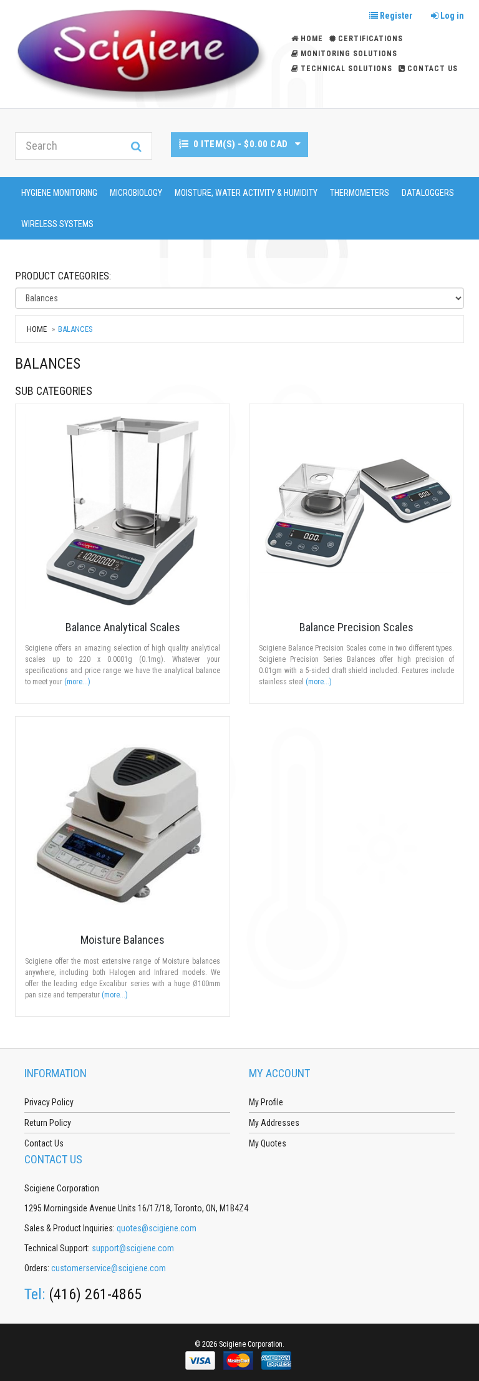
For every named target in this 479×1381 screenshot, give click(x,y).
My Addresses (274, 1123)
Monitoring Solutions (349, 53)
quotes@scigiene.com (156, 1228)
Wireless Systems (57, 224)
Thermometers (359, 193)
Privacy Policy (49, 1102)
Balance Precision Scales (356, 627)
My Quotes (267, 1143)
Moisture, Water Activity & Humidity (246, 193)
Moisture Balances (122, 939)
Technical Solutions (346, 68)
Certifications (370, 38)
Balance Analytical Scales (122, 627)
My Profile (266, 1102)
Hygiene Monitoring (59, 193)
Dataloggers (428, 193)
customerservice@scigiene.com (108, 1268)
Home (37, 329)
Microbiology (136, 193)
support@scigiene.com (133, 1248)
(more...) (77, 681)
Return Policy (47, 1123)
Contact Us (432, 68)
